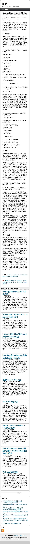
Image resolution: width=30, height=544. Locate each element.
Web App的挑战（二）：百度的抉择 (13, 508)
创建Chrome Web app (12, 380)
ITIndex (16, 535)
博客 (21, 535)
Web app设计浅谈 (10, 472)
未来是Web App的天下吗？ (10, 502)
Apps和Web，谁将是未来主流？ (12, 523)
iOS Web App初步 (10, 402)
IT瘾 (4, 3)
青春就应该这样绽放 (10, 280)
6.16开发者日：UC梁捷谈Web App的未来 (14, 518)
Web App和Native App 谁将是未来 (12, 501)
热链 (6, 9)
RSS (2, 530)
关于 (24, 535)
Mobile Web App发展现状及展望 (12, 509)
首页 (3, 9)
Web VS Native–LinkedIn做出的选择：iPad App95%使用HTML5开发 (15, 450)
